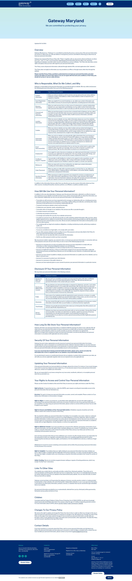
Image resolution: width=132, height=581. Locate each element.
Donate (110, 4)
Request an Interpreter (71, 548)
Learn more (62, 577)
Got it (109, 577)
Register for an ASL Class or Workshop (75, 550)
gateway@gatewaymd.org (80, 531)
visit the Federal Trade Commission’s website (70, 503)
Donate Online (25, 562)
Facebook (98, 552)
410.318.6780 (25, 551)
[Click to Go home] (25, 4)
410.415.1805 (47, 551)
